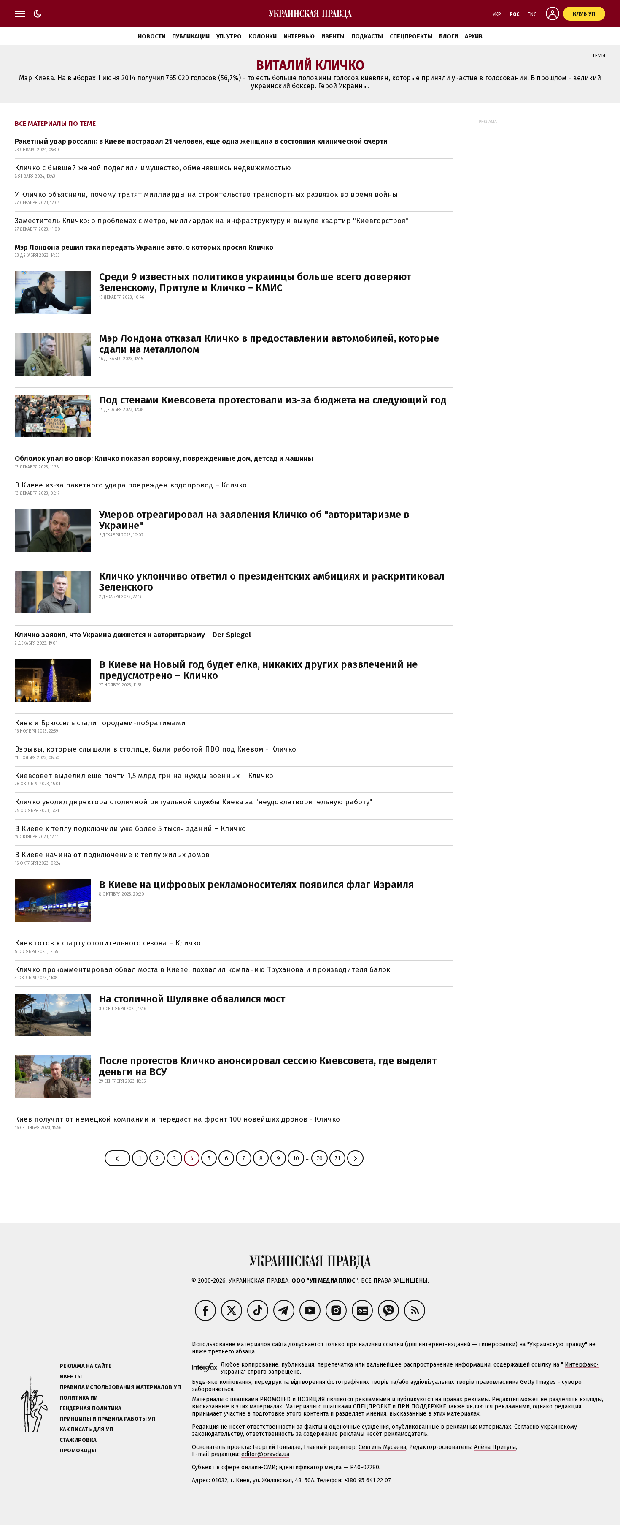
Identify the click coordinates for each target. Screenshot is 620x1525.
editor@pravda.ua (265, 1454)
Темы (598, 56)
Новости (151, 36)
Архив (474, 36)
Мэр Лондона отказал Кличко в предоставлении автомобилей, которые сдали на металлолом (269, 343)
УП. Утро (229, 36)
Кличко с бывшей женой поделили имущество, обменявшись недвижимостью (153, 167)
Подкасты (367, 36)
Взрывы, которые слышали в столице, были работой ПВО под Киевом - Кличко (155, 749)
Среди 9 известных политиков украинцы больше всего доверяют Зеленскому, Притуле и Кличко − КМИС (255, 282)
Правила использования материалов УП (120, 1387)
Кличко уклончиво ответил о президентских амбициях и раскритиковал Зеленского (272, 581)
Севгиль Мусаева (382, 1447)
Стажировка (78, 1440)
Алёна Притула (495, 1447)
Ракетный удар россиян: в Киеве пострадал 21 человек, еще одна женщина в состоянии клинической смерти (201, 141)
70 (319, 1158)
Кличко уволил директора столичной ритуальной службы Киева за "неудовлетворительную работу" (193, 802)
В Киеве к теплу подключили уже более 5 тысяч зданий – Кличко (130, 828)
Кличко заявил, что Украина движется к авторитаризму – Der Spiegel (133, 634)
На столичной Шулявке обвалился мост (192, 999)
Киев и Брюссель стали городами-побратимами (100, 723)
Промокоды (77, 1450)
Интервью (299, 36)
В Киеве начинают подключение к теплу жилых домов (112, 854)
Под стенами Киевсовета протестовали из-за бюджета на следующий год (273, 400)
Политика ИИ (78, 1397)
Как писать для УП (86, 1429)
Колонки (262, 36)
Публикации (191, 36)
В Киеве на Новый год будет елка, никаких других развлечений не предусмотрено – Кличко (258, 670)
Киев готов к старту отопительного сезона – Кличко (108, 943)
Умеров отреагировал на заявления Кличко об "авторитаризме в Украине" (254, 520)
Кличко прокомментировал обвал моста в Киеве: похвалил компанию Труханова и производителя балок (202, 969)
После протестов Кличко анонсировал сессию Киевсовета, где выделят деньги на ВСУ (268, 1066)
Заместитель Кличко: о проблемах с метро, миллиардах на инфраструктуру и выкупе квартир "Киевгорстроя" (211, 220)
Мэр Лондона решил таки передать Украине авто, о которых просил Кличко (144, 247)
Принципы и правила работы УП (107, 1419)
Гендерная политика (90, 1408)
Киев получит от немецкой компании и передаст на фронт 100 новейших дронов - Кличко (177, 1119)
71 (337, 1158)
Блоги (448, 36)
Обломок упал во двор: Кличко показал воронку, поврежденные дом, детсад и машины (164, 458)
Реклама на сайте (85, 1366)
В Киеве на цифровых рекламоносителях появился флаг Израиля (256, 884)
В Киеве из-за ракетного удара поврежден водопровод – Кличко (131, 485)
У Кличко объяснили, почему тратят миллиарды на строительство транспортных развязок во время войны (206, 194)
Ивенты (333, 36)
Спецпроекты (411, 36)
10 (296, 1158)
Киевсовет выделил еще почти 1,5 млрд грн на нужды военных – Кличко (144, 775)
